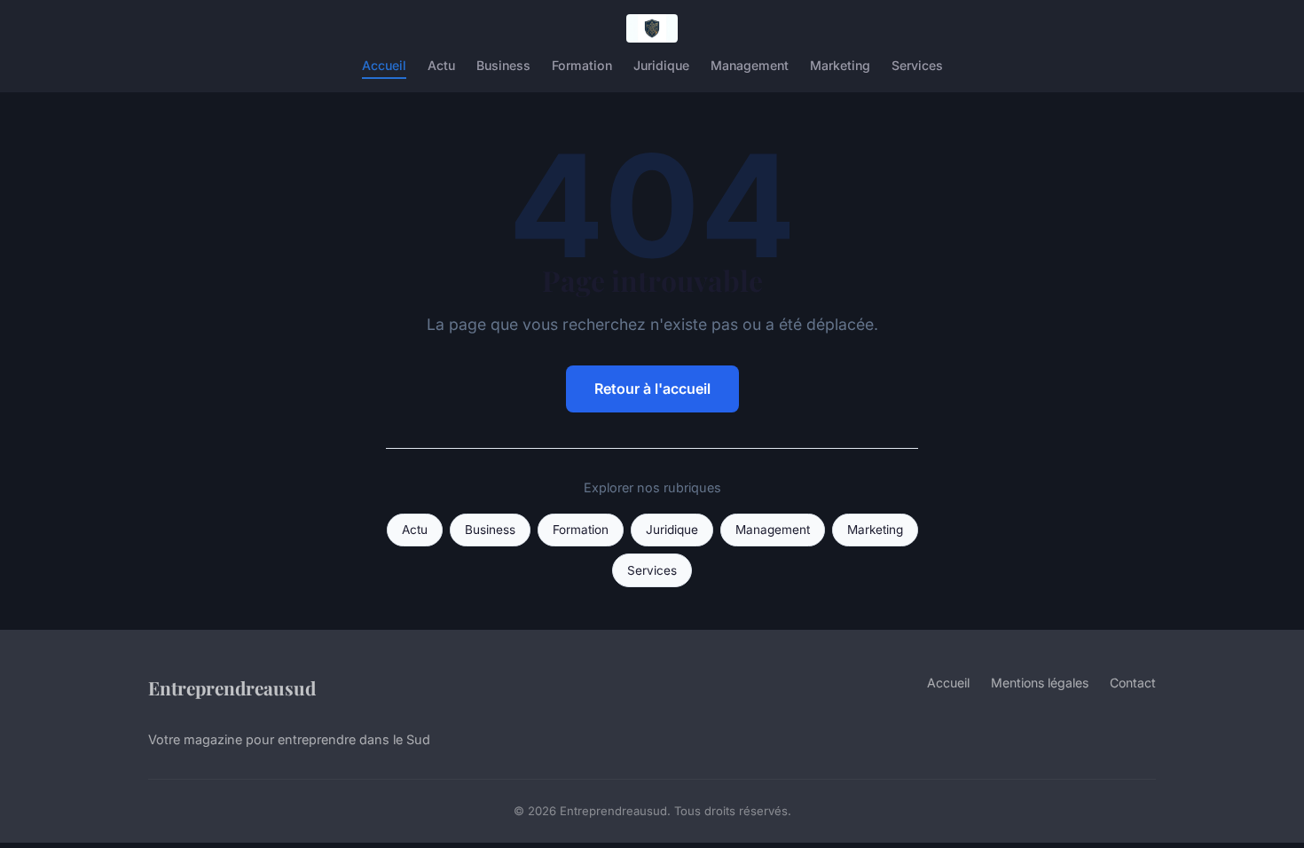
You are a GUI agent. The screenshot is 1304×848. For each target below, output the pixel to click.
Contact (1133, 682)
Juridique (661, 65)
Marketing (840, 65)
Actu (441, 65)
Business (503, 65)
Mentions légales (1039, 682)
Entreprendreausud (232, 687)
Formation (582, 65)
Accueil (384, 65)
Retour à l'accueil (652, 388)
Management (750, 65)
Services (917, 65)
